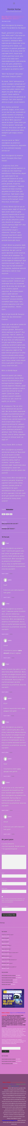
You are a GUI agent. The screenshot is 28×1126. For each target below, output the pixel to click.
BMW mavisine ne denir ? (7, 956)
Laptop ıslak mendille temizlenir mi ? (9, 959)
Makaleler (9, 509)
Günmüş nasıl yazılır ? (6, 984)
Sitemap (2, 922)
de (10, 514)
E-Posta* (4, 880)
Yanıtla (11, 573)
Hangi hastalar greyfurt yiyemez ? (9, 975)
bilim (4, 514)
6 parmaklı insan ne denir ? (7, 963)
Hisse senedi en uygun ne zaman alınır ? (10, 952)
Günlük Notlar (14, 9)
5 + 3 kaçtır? (5, 906)
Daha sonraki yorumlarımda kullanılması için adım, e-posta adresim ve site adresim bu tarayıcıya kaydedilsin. (13, 900)
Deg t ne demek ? (5, 941)
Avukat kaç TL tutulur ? (6, 945)
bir (7, 514)
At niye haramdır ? (5, 938)
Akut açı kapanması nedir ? (7, 979)
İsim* (3, 873)
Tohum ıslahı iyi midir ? (6, 949)
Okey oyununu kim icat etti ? (10, 523)
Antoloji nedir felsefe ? (8, 528)
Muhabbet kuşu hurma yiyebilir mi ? (9, 966)
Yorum (3, 853)
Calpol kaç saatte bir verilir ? (8, 934)
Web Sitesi (4, 888)
